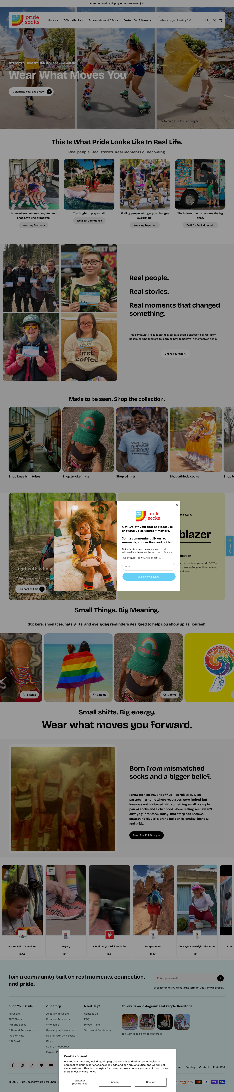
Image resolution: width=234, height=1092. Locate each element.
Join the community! (149, 576)
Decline (150, 1082)
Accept (115, 1082)
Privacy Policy (87, 1071)
